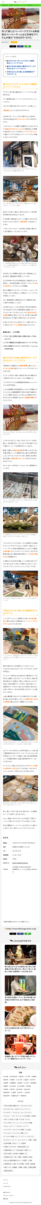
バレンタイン (8, 1133)
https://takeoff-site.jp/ (20, 863)
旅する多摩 (8, 1154)
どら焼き (28, 1130)
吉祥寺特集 (8, 1143)
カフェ (28, 1119)
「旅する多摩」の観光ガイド (12, 1106)
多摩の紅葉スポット (23, 1147)
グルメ (6, 1126)
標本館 (25, 1157)
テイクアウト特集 (19, 1130)
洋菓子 (25, 1160)
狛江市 (20, 1092)
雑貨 (25, 1167)
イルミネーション (19, 1112)
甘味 (15, 1164)
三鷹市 (14, 1092)
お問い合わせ (6, 1192)
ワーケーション (17, 1140)
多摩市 (12, 1080)
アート (29, 1109)
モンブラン (31, 1136)
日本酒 (15, 1154)
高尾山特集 (32, 1167)
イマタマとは (6, 1186)
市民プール (28, 1150)
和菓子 (24, 1143)
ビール (18, 1136)
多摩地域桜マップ (10, 1150)
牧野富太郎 (8, 1164)
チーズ (26, 1126)
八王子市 (19, 1080)
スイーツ (12, 1126)
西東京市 (6, 1092)
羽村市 (12, 1089)
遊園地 (15, 1167)
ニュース (5, 1183)
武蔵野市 (13, 1083)
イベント (5, 1180)
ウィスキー (8, 1116)
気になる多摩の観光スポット (13, 1160)
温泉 (30, 1160)
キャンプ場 (8, 1123)
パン (27, 1133)
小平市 (28, 1076)
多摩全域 (23, 1096)
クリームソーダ (17, 1123)
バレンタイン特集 (18, 1133)
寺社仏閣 (19, 1150)
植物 (19, 1157)
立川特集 (21, 1164)
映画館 (22, 1154)
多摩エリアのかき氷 (10, 1147)
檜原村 (6, 1086)
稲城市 (34, 1076)
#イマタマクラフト (27, 1106)
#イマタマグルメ (9, 1109)
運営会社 (5, 1199)
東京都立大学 (9, 1157)
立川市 (10, 5)
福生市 (27, 1080)
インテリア (29, 1112)
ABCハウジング (20, 1109)
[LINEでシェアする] (28, 46)
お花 (6, 1119)
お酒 (17, 1119)
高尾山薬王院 (9, 1171)
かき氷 (22, 1119)
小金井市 (27, 1092)
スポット (20, 1126)
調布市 (6, 1080)
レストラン (7, 1140)
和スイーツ (17, 1143)
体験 (30, 1140)
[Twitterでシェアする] (13, 46)
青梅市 (6, 1083)
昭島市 (20, 1083)
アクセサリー (8, 1112)
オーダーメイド (17, 1116)
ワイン (25, 1140)
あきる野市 (21, 1086)
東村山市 (27, 1089)
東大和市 (19, 1089)
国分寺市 (6, 1096)
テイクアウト (8, 1130)
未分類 (6, 1076)
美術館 (33, 1164)
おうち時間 (27, 1116)
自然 (6, 1167)
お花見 (11, 1119)
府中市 (33, 1080)
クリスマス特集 (28, 1123)
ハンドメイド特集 (9, 1136)
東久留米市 (13, 1076)
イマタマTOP (5, 5)
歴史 (31, 1157)
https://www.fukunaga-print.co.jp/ (21, 928)
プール (24, 1136)
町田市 (29, 1086)
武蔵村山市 (15, 1096)
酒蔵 (20, 1167)
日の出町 (13, 1086)
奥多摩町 (33, 1083)
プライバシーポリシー (8, 1195)
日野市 (6, 1089)
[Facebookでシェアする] (20, 46)
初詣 (35, 1140)
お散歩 (34, 1116)
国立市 (22, 1076)
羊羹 (27, 1164)
